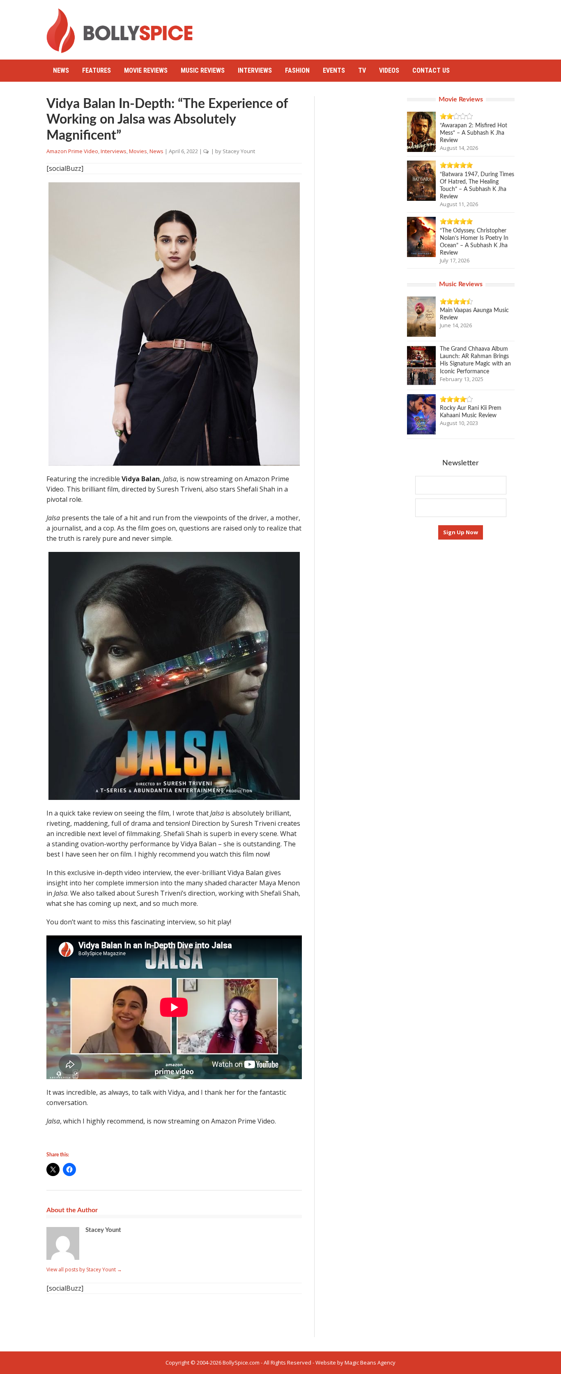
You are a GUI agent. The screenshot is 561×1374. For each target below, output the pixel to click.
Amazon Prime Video (72, 151)
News (61, 70)
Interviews (255, 70)
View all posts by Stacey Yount (84, 1269)
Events (334, 70)
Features (96, 70)
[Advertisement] (365, 26)
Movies (138, 151)
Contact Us (431, 70)
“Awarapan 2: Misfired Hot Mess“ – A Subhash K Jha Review (473, 133)
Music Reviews (203, 70)
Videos (389, 70)
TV (362, 70)
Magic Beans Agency (370, 1362)
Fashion (297, 70)
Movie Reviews (146, 70)
